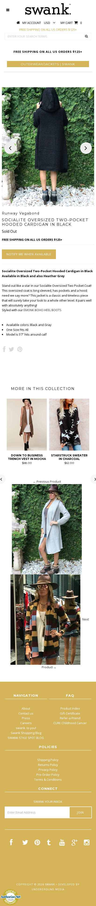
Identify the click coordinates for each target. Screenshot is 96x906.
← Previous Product (47, 481)
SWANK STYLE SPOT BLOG (26, 738)
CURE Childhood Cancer (70, 723)
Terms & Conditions (48, 779)
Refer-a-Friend (70, 718)
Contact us (25, 713)
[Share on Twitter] (11, 350)
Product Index (70, 708)
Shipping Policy (47, 760)
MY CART (71, 23)
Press (26, 718)
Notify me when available (29, 254)
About (26, 708)
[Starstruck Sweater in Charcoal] (69, 449)
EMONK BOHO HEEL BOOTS (43, 310)
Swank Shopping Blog (26, 733)
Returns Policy (48, 765)
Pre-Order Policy (47, 774)
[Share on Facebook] (4, 350)
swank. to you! (26, 728)
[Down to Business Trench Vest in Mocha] (27, 449)
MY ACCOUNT (31, 23)
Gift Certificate (70, 713)
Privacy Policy (48, 770)
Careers (26, 723)
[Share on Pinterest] (19, 350)
